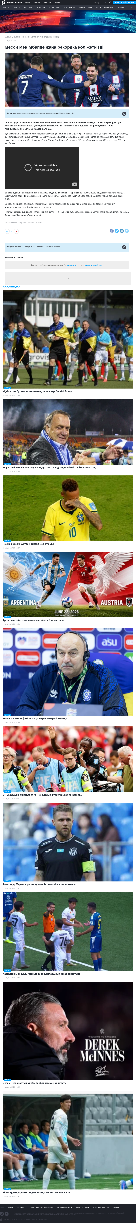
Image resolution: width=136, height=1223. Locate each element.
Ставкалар (47, 2)
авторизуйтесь (73, 265)
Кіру (104, 2)
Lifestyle (5, 7)
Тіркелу (96, 2)
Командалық (69, 7)
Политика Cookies (83, 1207)
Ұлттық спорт (54, 7)
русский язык (124, 2)
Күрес (130, 7)
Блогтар (36, 2)
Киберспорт (109, 7)
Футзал (121, 7)
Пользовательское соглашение (40, 1207)
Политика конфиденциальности (106, 1207)
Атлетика (41, 7)
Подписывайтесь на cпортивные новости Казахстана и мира (33, 247)
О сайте (10, 1207)
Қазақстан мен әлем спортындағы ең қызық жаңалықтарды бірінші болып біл (40, 113)
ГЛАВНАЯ (8, 37)
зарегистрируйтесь (93, 265)
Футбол (17, 37)
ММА (90, 7)
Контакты (20, 1207)
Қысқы (82, 7)
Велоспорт (28, 7)
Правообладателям (64, 1207)
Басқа (98, 7)
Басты (27, 2)
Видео (57, 2)
